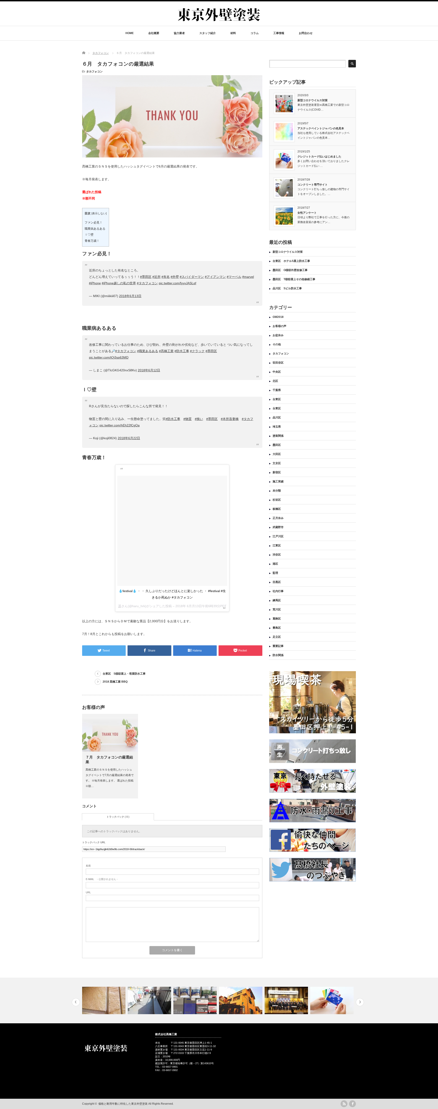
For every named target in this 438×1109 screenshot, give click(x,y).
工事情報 (278, 33)
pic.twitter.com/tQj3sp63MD (108, 357)
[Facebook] (352, 1103)
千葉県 (277, 390)
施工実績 (278, 481)
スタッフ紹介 (207, 33)
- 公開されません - (102, 879)
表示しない (99, 213)
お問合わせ (306, 33)
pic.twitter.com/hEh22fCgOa (119, 425)
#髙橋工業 (166, 351)
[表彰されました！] (241, 1000)
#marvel (248, 277)
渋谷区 (277, 554)
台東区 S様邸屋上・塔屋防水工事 (124, 673)
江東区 (277, 545)
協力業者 (179, 33)
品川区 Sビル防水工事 (287, 288)
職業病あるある (95, 228)
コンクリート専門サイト (312, 184)
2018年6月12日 (149, 370)
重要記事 (278, 646)
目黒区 (277, 582)
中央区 (277, 371)
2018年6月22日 (129, 438)
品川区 (277, 417)
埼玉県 (277, 426)
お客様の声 (279, 326)
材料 (233, 33)
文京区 (277, 463)
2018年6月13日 (130, 296)
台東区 (277, 399)
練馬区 (277, 600)
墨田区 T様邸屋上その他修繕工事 (295, 279)
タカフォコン (94, 71)
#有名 (166, 277)
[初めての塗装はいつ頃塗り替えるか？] (195, 1000)
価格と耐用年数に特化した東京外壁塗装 (123, 1103)
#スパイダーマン (192, 277)
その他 (277, 344)
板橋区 (277, 509)
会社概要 (153, 33)
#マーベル (234, 277)
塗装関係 (278, 435)
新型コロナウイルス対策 (312, 100)
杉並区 (277, 499)
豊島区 (277, 627)
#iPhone (95, 283)
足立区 (277, 636)
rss (344, 1103)
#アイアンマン (215, 277)
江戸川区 (278, 536)
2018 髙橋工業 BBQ (115, 681)
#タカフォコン (147, 283)
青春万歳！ (92, 240)
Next (360, 1002)
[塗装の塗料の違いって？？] (150, 1000)
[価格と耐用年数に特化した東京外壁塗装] (219, 23)
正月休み (278, 518)
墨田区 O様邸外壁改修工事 (290, 270)
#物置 (187, 419)
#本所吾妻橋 (230, 419)
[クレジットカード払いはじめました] (287, 1000)
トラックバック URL (93, 842)
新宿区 (277, 472)
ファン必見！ (93, 222)
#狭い (199, 419)
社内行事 (278, 591)
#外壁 (175, 277)
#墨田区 (145, 277)
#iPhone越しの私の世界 (119, 283)
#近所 (156, 277)
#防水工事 (182, 351)
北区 (275, 381)
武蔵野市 (278, 527)
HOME (129, 33)
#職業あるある (147, 351)
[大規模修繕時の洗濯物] (104, 1000)
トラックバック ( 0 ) (118, 816)
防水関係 (278, 655)
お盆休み (278, 335)
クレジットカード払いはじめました (319, 156)
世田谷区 (278, 362)
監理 (275, 572)
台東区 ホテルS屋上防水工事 (291, 261)
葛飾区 (277, 618)
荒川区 (277, 609)
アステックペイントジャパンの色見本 (320, 128)
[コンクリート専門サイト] (332, 1000)
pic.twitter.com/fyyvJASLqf (177, 283)
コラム (254, 33)
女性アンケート (307, 212)
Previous (76, 1002)
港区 (275, 563)
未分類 (277, 490)
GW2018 (278, 317)
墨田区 (277, 445)
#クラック (197, 351)
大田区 (277, 454)
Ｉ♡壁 (89, 234)
